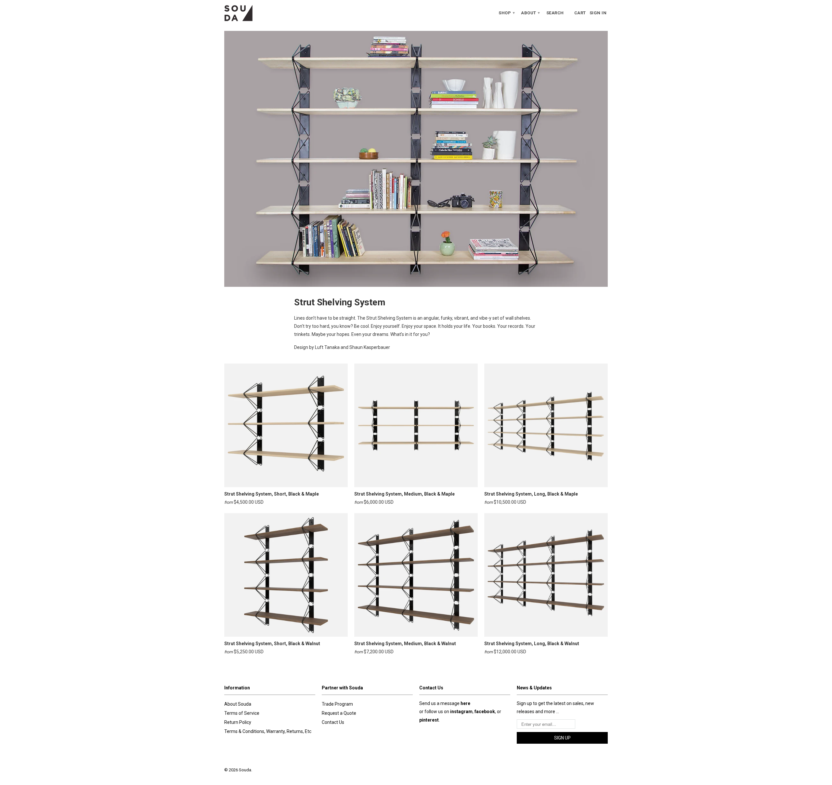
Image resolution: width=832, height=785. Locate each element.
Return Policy (237, 722)
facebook (484, 711)
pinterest (429, 720)
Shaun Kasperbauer (369, 347)
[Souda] (269, 13)
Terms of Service (241, 713)
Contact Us (333, 722)
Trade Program (337, 704)
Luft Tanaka (327, 347)
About (530, 12)
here (465, 703)
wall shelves (517, 318)
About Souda (237, 704)
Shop (507, 12)
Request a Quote (339, 713)
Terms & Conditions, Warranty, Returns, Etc (267, 731)
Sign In (598, 12)
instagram (461, 711)
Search (555, 12)
